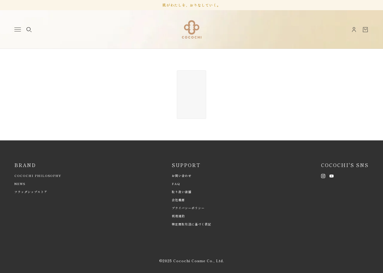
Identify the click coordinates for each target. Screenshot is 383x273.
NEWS (19, 183)
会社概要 (178, 200)
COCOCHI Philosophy (37, 175)
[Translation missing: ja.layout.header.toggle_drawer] (17, 29)
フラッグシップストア (30, 191)
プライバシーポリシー (188, 208)
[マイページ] (354, 29)
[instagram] (323, 175)
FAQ (176, 183)
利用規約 (178, 216)
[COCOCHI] (191, 29)
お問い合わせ (182, 175)
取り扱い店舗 (182, 191)
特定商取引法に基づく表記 (191, 224)
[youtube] (331, 175)
